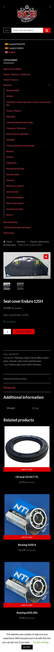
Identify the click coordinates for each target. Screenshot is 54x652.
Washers (10, 151)
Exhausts (10, 180)
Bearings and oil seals (15, 169)
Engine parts (11, 163)
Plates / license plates (15, 203)
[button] (46, 256)
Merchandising (10, 222)
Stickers (9, 215)
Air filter (9, 96)
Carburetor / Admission (16, 128)
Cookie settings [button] (41, 642)
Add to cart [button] (27, 469)
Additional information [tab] (15, 378)
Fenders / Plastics (13, 111)
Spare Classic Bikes (12, 69)
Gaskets (9, 157)
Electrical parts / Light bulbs (17, 134)
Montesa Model (12, 90)
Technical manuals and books (17, 227)
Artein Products (11, 79)
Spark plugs (8, 232)
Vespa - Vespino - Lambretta (16, 74)
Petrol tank (10, 117)
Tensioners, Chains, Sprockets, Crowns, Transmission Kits (28, 103)
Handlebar (10, 140)
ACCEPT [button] (27, 647)
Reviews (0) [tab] (9, 387)
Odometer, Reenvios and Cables (19, 122)
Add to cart (23, 331)
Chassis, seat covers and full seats (20, 145)
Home (9, 241)
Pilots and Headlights (15, 197)
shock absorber (12, 192)
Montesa (7, 85)
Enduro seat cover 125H (20, 364)
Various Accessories (14, 209)
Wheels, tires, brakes (15, 186)
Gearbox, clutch (12, 174)
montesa (37, 364)
